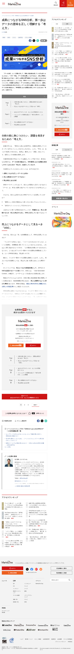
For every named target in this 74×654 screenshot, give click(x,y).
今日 (57, 24)
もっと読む (8, 447)
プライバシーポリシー (60, 641)
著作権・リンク (29, 639)
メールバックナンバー (25, 341)
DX (14, 583)
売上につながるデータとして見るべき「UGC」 (27, 106)
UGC (8, 37)
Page (7, 114)
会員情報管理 (46, 639)
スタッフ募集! (37, 639)
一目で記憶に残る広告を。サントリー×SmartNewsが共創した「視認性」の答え (62, 165)
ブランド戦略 (28, 37)
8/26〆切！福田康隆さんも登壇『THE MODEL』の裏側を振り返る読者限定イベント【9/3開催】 (62, 157)
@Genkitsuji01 (24, 478)
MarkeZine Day (39, 583)
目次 (24, 96)
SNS (4, 37)
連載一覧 (15, 599)
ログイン (34, 345)
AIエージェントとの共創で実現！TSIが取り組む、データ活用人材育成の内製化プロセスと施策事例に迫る (38, 523)
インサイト (15, 588)
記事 (57, 149)
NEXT (35, 405)
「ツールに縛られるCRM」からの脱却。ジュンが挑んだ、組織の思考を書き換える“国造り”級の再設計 (14, 543)
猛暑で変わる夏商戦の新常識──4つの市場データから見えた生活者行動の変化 (37, 505)
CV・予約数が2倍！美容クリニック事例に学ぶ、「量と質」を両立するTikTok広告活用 (37, 531)
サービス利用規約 (68, 639)
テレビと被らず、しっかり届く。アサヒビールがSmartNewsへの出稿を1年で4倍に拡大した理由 (14, 506)
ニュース (67, 149)
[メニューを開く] (3, 3)
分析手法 (20, 37)
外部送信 (70, 641)
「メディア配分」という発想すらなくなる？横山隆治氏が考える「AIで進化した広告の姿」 (13, 533)
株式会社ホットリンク (21, 481)
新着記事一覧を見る (62, 198)
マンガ (26, 586)
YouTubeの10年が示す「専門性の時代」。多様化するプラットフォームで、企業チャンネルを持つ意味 (14, 515)
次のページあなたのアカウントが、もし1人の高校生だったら (24, 396)
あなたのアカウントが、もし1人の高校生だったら (28, 112)
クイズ (26, 588)
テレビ (26, 599)
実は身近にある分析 (20, 125)
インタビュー (27, 583)
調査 (25, 591)
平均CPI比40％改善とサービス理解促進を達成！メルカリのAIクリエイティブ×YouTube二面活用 (38, 513)
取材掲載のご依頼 (61, 573)
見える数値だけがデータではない (23, 122)
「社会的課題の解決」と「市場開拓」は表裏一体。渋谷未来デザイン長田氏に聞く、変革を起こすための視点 (61, 183)
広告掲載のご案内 (61, 568)
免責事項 (53, 639)
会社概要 (59, 639)
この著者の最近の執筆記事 (22, 486)
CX (14, 586)
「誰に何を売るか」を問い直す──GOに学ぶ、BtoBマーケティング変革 (38, 539)
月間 (67, 24)
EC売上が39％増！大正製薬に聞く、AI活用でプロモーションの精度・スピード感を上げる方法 (62, 174)
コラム (14, 37)
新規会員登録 (16, 345)
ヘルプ (21, 639)
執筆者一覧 (15, 602)
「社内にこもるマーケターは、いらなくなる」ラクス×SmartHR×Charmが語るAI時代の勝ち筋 (14, 524)
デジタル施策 (16, 595)
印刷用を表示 (8, 421)
